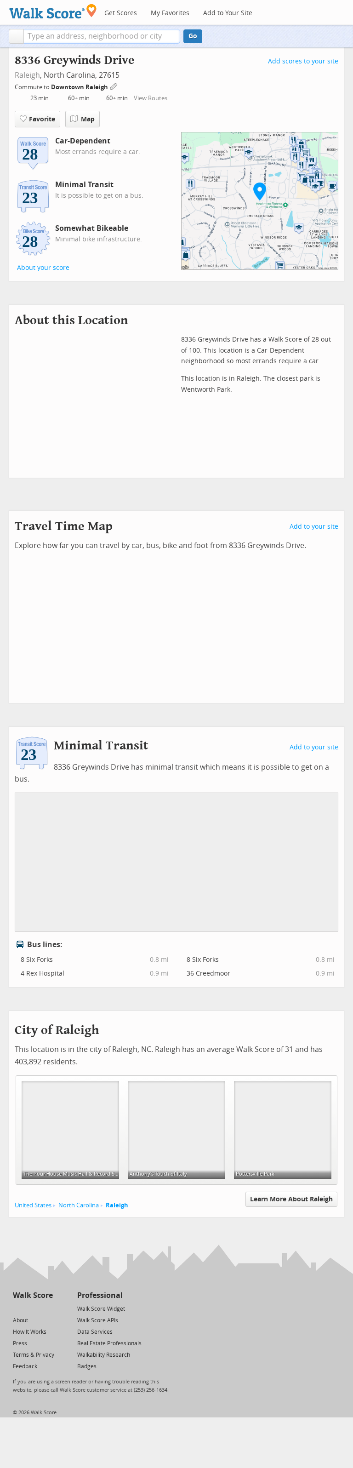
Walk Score (33, 1295)
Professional (100, 1295)
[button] (16, 36)
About (20, 1320)
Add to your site (314, 527)
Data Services (95, 1332)
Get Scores (120, 13)
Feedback (25, 1366)
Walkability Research (103, 1355)
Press (20, 1343)
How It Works (29, 1332)
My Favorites (170, 13)
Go (192, 36)
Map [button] (88, 119)
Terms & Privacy (33, 1355)
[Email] (46, 1308)
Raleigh (27, 75)
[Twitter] (18, 1308)
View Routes (150, 98)
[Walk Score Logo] (53, 11)
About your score (43, 268)
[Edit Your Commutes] (114, 85)
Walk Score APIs (97, 1320)
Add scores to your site (303, 61)
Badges (87, 1366)
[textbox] (101, 36)
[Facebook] (32, 1308)
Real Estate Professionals (109, 1343)
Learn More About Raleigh (291, 1199)
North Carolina (78, 1205)
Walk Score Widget (101, 1309)
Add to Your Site (227, 13)
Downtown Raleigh (80, 87)
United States (33, 1205)
